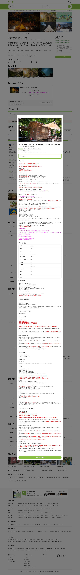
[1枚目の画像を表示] (37, 140)
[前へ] (20, 130)
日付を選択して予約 (40, 457)
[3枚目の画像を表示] (41, 140)
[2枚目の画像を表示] (39, 140)
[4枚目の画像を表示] (43, 140)
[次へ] (60, 130)
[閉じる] (18, 116)
